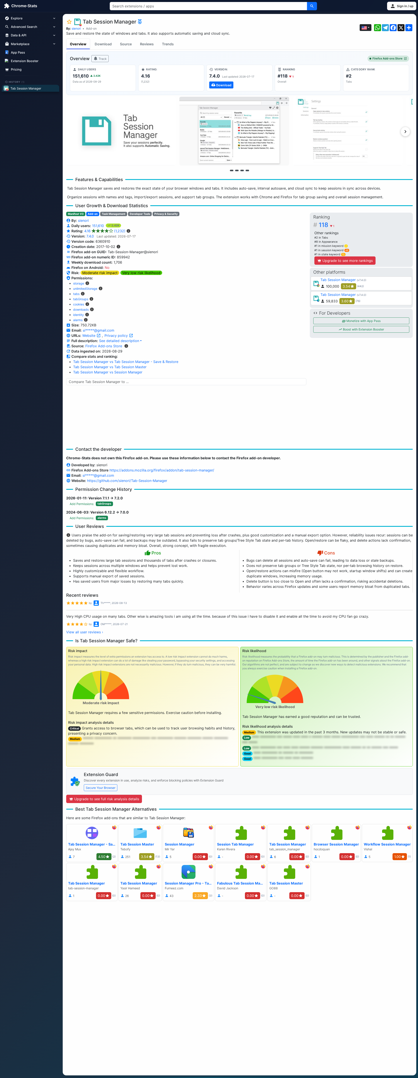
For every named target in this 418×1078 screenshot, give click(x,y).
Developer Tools (140, 213)
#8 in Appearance (325, 241)
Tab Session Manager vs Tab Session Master (110, 367)
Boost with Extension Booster (363, 329)
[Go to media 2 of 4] (236, 170)
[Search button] (312, 6)
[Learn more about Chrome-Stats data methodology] (126, 346)
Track (102, 59)
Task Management (113, 213)
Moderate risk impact (100, 273)
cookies (78, 304)
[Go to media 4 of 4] (247, 170)
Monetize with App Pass (363, 321)
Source (126, 44)
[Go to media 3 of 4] (242, 170)
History (17, 81)
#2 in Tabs (321, 237)
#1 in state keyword (329, 254)
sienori (76, 28)
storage (78, 283)
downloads (81, 309)
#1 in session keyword (331, 250)
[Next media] (405, 131)
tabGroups (80, 299)
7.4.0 (90, 236)
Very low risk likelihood (141, 273)
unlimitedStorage (85, 288)
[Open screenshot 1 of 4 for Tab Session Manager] (121, 131)
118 (326, 225)
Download (103, 44)
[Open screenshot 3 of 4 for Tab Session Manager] (347, 131)
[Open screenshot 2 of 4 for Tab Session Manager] (234, 131)
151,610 (98, 226)
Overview (78, 44)
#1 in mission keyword (330, 245)
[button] (401, 6)
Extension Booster (25, 61)
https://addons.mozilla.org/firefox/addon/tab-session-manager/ (162, 470)
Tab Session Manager (338, 280)
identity (78, 315)
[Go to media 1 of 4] (231, 170)
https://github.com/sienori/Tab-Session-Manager (127, 480)
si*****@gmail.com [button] (98, 330)
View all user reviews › (84, 632)
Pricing (16, 69)
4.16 (104, 231)
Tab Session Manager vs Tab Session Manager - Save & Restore (125, 361)
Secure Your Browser (100, 788)
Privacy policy (116, 335)
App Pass (18, 52)
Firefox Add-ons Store (387, 58)
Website (89, 335)
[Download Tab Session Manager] (239, 78)
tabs (76, 294)
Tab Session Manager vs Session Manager (107, 372)
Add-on (91, 28)
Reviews (147, 44)
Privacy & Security (166, 213)
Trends (168, 44)
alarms (78, 320)
